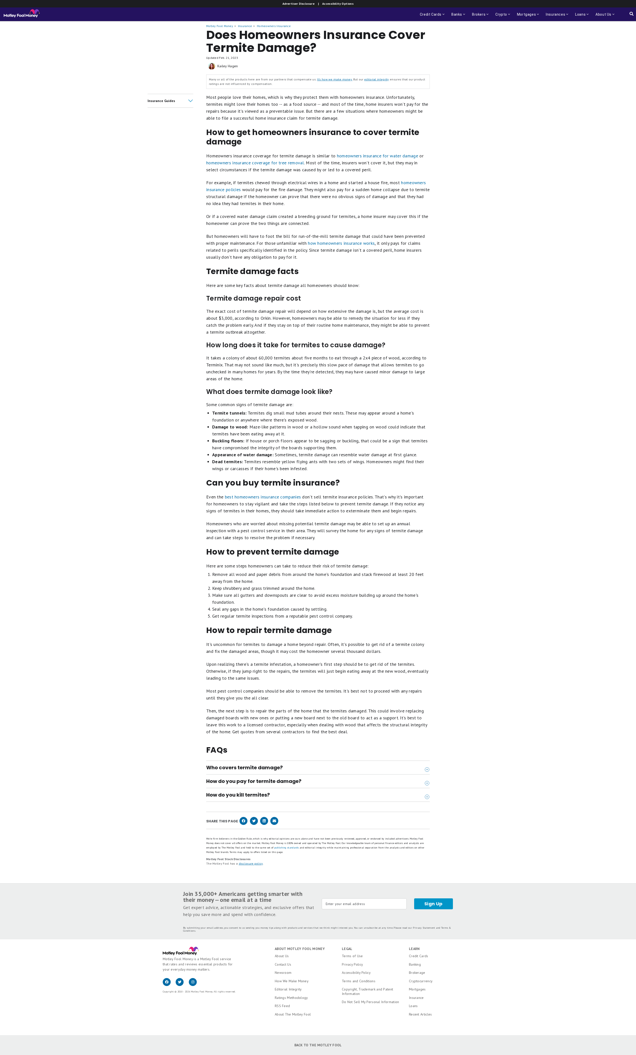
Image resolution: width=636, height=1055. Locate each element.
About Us (282, 956)
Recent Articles (420, 1014)
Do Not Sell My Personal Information (370, 1002)
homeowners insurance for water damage (377, 156)
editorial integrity (376, 79)
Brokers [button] (480, 16)
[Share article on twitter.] (254, 823)
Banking (415, 964)
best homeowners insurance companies (263, 497)
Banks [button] (458, 16)
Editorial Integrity (288, 989)
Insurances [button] (554, 16)
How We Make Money (292, 981)
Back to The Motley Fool (318, 1045)
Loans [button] (579, 16)
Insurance (245, 26)
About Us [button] (602, 16)
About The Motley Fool (293, 1014)
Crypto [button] (499, 16)
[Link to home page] (22, 14)
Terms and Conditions (358, 981)
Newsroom (283, 972)
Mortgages (417, 989)
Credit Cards (418, 956)
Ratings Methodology (291, 997)
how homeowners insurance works (341, 243)
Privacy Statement (424, 927)
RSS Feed (282, 1006)
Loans (413, 1006)
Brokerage (417, 972)
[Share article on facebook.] (243, 823)
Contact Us (283, 964)
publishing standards (286, 847)
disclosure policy (251, 863)
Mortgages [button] (525, 16)
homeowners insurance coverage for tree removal (255, 163)
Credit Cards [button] (432, 16)
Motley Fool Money (219, 26)
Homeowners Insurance (274, 26)
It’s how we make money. (334, 79)
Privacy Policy (352, 964)
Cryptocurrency (421, 981)
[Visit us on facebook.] (169, 985)
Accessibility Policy (356, 972)
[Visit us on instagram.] (195, 985)
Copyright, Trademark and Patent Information (367, 991)
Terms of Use (352, 956)
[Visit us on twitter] (182, 985)
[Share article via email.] (274, 823)
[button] (170, 100)
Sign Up (433, 904)
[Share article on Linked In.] (264, 823)
